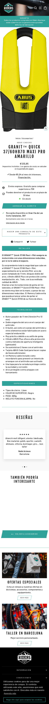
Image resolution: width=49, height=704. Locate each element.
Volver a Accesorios (26, 534)
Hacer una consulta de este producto (24, 233)
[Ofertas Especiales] (24, 565)
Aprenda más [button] (10, 693)
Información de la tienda (15, 223)
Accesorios (27, 138)
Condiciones (24, 678)
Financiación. (24, 177)
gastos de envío (30, 166)
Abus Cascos (24, 142)
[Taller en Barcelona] (24, 616)
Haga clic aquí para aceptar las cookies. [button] (24, 700)
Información (24, 670)
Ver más (24, 598)
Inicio (18, 138)
